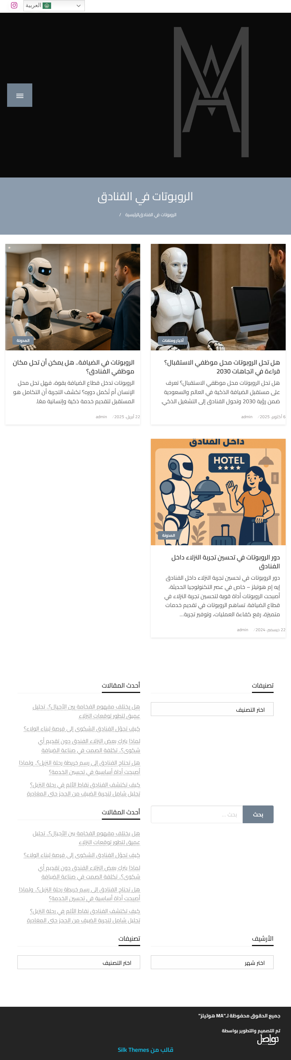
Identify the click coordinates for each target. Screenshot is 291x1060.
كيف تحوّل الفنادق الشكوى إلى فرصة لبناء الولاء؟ (82, 728)
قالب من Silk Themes (146, 1049)
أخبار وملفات (172, 340)
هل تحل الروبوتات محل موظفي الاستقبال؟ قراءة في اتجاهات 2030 (222, 367)
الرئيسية (132, 215)
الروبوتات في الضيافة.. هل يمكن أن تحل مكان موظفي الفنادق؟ (73, 367)
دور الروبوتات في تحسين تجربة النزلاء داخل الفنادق (225, 561)
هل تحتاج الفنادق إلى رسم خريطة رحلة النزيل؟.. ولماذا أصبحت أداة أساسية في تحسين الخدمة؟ (79, 767)
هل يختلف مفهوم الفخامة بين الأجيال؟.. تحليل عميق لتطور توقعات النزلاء (86, 711)
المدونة (23, 340)
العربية (34, 5)
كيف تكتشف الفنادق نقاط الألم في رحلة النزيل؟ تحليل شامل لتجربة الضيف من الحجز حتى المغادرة (83, 789)
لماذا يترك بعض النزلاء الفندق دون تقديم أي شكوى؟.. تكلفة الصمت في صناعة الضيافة (89, 745)
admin (246, 416)
